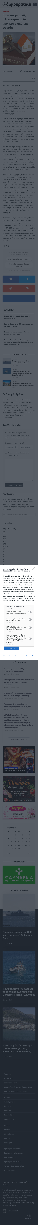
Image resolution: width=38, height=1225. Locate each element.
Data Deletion (7, 656)
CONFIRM (12, 648)
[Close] (34, 569)
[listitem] (19, 607)
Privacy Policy (31, 656)
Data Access (19, 656)
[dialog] (19, 612)
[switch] (30, 612)
